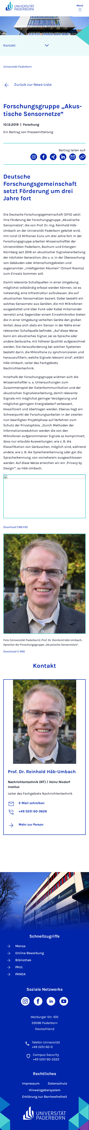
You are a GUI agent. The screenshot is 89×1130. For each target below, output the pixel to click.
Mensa (20, 946)
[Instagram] (25, 1001)
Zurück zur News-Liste (33, 84)
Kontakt (9, 45)
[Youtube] (63, 1001)
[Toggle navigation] (46, 45)
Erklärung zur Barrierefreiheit (44, 1097)
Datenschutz (57, 1083)
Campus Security (46, 1055)
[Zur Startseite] (20, 5)
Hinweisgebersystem (44, 1090)
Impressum (31, 1083)
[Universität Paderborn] (44, 1113)
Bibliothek (23, 960)
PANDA (20, 974)
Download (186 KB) (15, 527)
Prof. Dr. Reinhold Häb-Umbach (42, 771)
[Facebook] (38, 1001)
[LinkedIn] (51, 1001)
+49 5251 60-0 (42, 1047)
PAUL (19, 967)
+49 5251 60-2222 (46, 1059)
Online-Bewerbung (29, 953)
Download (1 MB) (14, 651)
